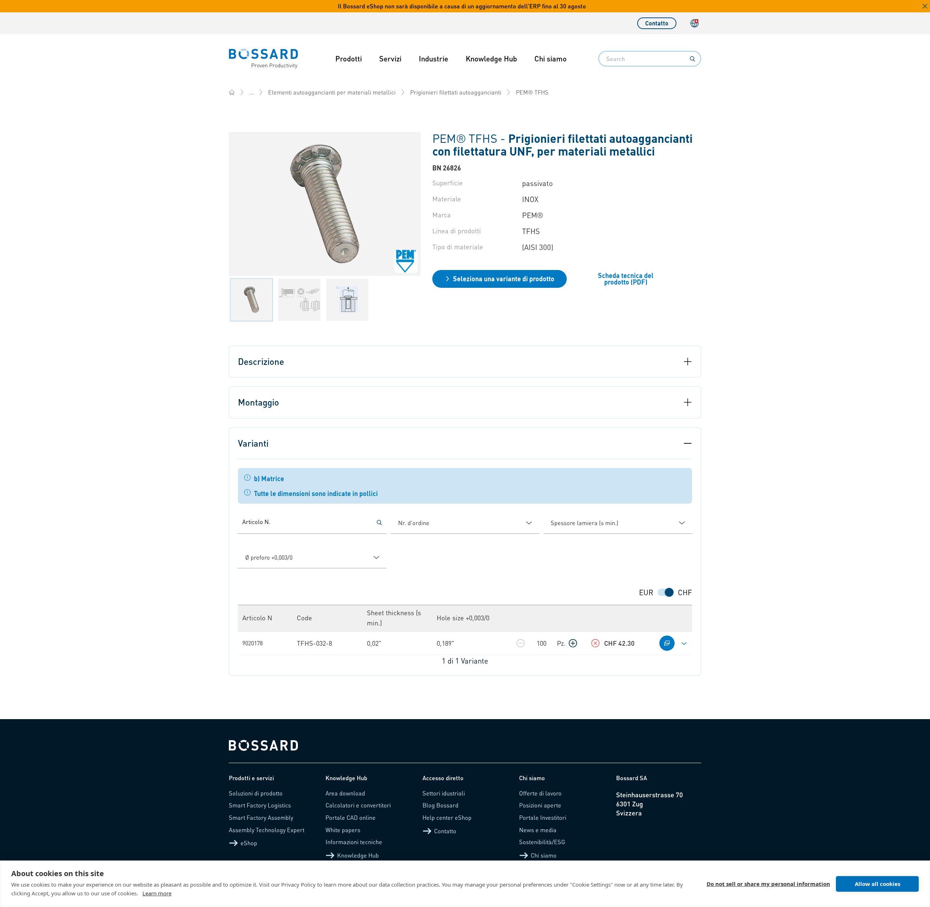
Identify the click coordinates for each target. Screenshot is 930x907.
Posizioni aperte (540, 805)
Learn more (156, 893)
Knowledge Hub (491, 58)
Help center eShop (447, 817)
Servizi (390, 58)
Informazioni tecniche (354, 842)
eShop (248, 843)
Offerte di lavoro (540, 793)
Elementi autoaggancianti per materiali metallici (332, 92)
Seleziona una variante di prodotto (503, 278)
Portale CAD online (351, 817)
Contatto (656, 23)
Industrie (433, 58)
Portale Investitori (542, 817)
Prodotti (348, 58)
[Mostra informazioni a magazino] (595, 643)
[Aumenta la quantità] (573, 643)
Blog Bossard (440, 805)
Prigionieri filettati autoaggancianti (455, 92)
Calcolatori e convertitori (358, 805)
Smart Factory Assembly (261, 817)
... (251, 92)
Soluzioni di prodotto (256, 793)
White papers (343, 830)
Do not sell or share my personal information (768, 883)
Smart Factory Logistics (260, 805)
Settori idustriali (443, 793)
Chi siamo (550, 58)
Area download (345, 793)
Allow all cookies (877, 883)
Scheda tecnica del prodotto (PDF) (626, 278)
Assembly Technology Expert (266, 830)
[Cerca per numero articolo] (379, 522)
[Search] (692, 59)
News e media (538, 830)
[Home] (232, 92)
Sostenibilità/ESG (542, 842)
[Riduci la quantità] (520, 643)
